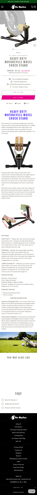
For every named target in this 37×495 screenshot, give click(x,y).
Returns (18, 456)
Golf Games (18, 427)
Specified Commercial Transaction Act (18, 479)
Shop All (18, 424)
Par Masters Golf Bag (18, 438)
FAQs (18, 461)
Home (18, 52)
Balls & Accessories (18, 432)
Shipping (11, 72)
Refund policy (18, 470)
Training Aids (18, 435)
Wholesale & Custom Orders (18, 458)
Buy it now (18, 97)
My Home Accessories (18, 55)
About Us (18, 476)
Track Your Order (18, 467)
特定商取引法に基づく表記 (18, 482)
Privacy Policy (18, 447)
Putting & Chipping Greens (18, 429)
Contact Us (18, 450)
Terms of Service (18, 464)
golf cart (18, 441)
